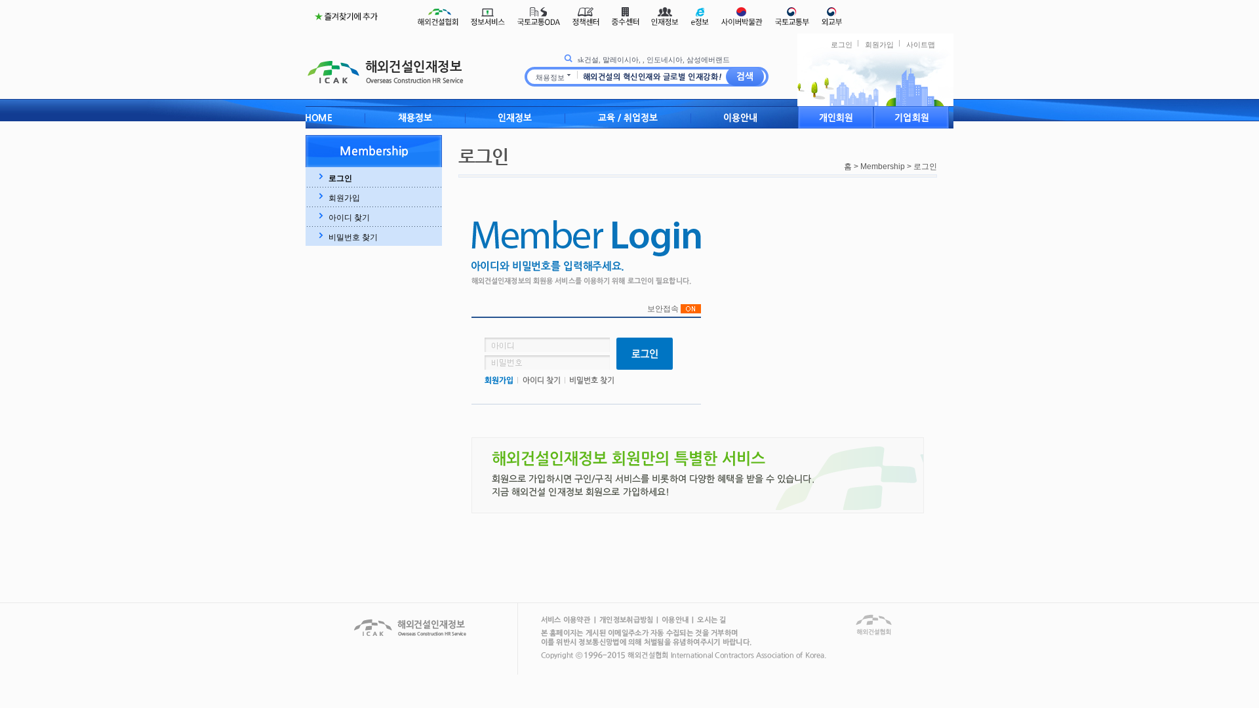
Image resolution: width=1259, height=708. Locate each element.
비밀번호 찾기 (353, 237)
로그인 (841, 45)
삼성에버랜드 (708, 60)
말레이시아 (621, 60)
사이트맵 (920, 45)
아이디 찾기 (349, 217)
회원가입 (879, 45)
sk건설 (588, 60)
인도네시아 (665, 60)
